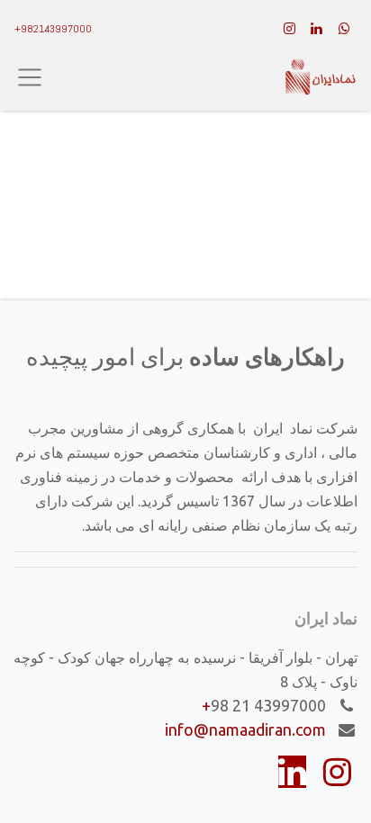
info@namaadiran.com (245, 729)
